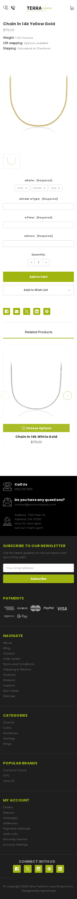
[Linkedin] (36, 311)
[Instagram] (39, 869)
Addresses (10, 823)
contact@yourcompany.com (35, 504)
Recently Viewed (15, 839)
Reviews (9, 680)
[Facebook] (6, 311)
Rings (7, 744)
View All (8, 781)
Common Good (14, 770)
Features (9, 675)
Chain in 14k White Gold (36, 436)
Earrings (9, 738)
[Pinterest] (46, 311)
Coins (7, 728)
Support (9, 685)
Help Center (12, 659)
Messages (10, 818)
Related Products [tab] (38, 332)
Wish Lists (10, 834)
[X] (26, 311)
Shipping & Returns (17, 669)
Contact (8, 653)
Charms (8, 722)
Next (67, 395)
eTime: (38, 217)
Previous (5, 395)
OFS (6, 775)
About (7, 643)
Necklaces (10, 733)
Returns (8, 812)
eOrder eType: (38, 199)
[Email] (16, 311)
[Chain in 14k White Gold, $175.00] (36, 388)
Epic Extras (11, 690)
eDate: (38, 180)
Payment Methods (16, 828)
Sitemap (9, 696)
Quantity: (38, 255)
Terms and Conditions (18, 664)
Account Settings (15, 844)
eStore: (38, 236)
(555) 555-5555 (23, 489)
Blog (6, 648)
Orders (8, 807)
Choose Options (38, 428)
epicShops (48, 890)
